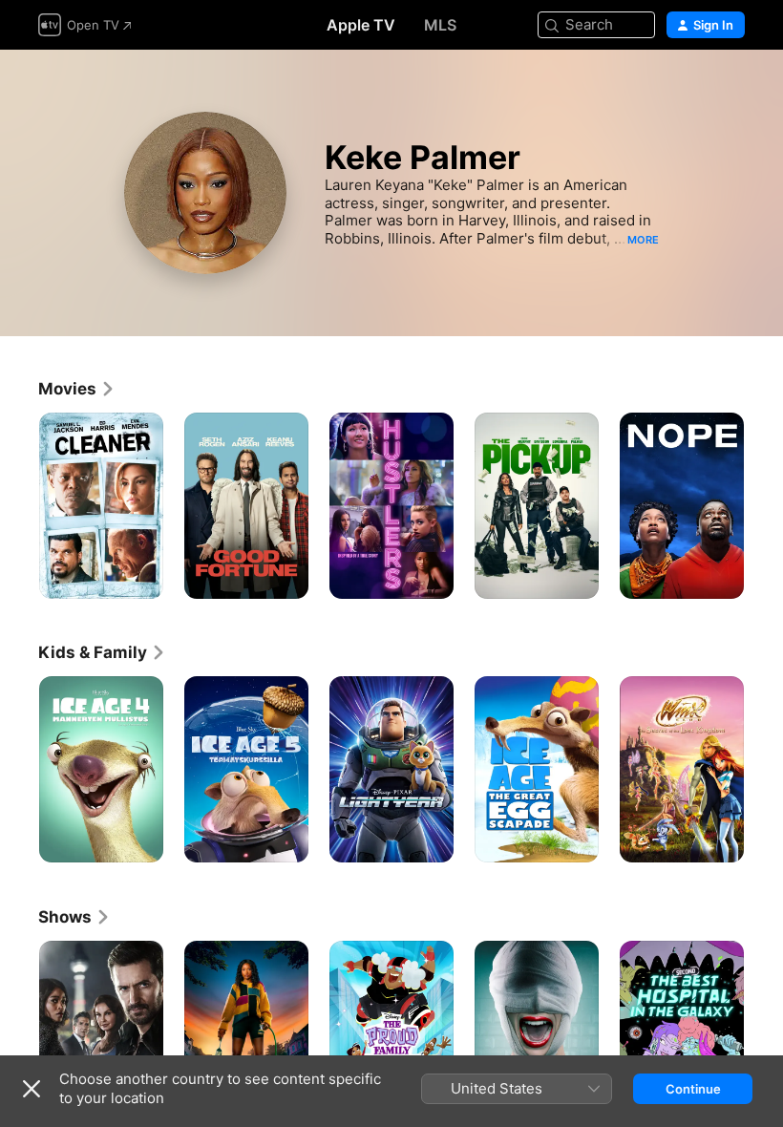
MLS (440, 24)
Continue (693, 1088)
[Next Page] (764, 506)
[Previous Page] (19, 506)
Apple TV (361, 24)
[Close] (31, 1088)
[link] (77, 388)
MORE (643, 239)
